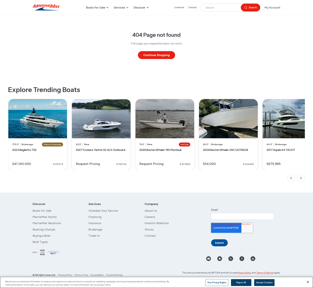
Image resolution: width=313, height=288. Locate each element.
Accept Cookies (264, 282)
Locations (179, 7)
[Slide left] (291, 178)
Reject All (241, 282)
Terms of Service (265, 272)
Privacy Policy (65, 275)
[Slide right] (301, 178)
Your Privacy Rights (216, 282)
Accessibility (97, 275)
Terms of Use (81, 275)
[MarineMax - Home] (46, 7)
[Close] (307, 282)
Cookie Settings (114, 275)
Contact (192, 7)
